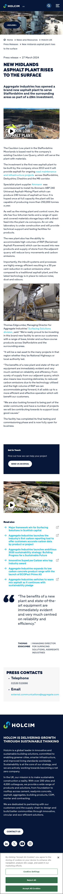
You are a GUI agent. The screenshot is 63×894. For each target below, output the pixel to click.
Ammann (37, 184)
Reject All (31, 880)
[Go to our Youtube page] (23, 843)
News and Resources (27, 40)
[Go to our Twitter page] (15, 843)
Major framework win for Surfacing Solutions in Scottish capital (28, 529)
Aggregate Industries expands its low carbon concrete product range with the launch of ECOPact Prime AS (32, 571)
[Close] (58, 857)
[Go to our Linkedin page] (7, 843)
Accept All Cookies (31, 888)
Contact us (13, 831)
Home (10, 40)
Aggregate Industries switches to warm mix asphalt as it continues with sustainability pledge (31, 582)
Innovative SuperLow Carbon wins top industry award (31, 562)
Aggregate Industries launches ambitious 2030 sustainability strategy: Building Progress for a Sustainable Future (32, 552)
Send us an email (20, 464)
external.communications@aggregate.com (35, 694)
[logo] (11, 7)
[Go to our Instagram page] (30, 843)
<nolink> (12, 25)
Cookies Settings (31, 871)
